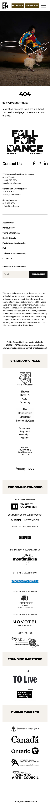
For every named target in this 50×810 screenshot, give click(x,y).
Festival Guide (32, 5)
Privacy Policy (8, 228)
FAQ (4, 248)
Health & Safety (9, 238)
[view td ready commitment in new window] (25, 506)
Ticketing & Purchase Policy (14, 253)
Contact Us (7, 258)
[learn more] (25, 379)
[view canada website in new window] (25, 739)
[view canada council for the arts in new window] (25, 729)
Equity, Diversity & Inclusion (14, 243)
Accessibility (7, 222)
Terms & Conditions (11, 233)
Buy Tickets (17, 5)
